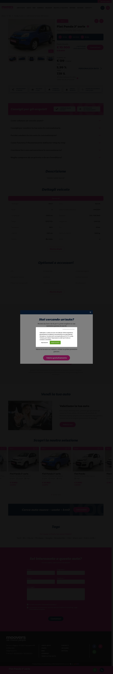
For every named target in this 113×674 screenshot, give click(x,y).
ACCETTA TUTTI (55, 342)
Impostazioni (44, 342)
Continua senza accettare (69, 329)
